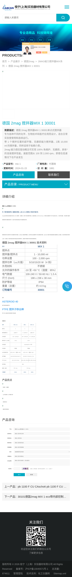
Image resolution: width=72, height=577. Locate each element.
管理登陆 (18, 573)
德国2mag (29, 61)
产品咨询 (18, 174)
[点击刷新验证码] (25, 468)
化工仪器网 (44, 573)
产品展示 (15, 61)
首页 (4, 61)
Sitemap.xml (60, 573)
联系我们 (53, 174)
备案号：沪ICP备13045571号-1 (32, 569)
